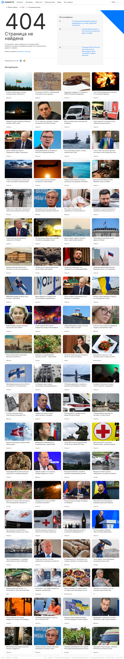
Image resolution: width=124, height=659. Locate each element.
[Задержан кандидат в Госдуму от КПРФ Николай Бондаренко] (76, 86)
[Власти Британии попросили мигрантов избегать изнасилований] (18, 348)
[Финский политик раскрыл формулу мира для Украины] (105, 494)
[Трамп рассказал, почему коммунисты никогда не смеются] (47, 553)
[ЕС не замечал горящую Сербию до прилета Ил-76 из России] (47, 115)
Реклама (15, 657)
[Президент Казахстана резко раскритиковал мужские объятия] (47, 202)
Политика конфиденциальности (80, 657)
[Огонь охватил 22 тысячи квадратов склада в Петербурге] (18, 611)
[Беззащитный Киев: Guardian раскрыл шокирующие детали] (76, 465)
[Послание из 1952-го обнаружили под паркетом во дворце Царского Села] (47, 86)
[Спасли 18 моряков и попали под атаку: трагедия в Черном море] (18, 173)
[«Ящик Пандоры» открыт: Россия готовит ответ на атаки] (76, 319)
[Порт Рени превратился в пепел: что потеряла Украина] (105, 86)
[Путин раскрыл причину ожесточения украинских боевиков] (105, 524)
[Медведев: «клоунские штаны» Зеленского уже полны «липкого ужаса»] (105, 611)
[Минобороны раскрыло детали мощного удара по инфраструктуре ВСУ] (18, 640)
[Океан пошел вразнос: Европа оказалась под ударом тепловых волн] (76, 173)
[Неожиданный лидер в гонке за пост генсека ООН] (47, 611)
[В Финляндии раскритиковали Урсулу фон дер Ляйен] (18, 319)
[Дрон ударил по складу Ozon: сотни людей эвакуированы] (47, 290)
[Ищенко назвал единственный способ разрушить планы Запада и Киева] (76, 611)
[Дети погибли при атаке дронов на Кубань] (76, 115)
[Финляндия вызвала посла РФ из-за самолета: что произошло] (18, 378)
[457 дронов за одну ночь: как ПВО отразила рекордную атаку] (47, 232)
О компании (9, 657)
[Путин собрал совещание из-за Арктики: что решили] (76, 290)
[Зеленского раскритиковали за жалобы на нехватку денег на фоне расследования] (105, 202)
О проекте (50, 657)
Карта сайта (119, 657)
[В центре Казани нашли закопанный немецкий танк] (18, 407)
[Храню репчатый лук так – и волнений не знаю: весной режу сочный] (18, 582)
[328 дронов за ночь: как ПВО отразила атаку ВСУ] (47, 494)
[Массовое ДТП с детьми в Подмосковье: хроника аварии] (105, 436)
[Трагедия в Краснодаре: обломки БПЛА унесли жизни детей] (105, 640)
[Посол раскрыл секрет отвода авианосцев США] (76, 144)
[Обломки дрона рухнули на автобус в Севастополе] (105, 407)
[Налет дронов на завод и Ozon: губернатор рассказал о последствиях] (105, 115)
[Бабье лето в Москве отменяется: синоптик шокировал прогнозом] (18, 202)
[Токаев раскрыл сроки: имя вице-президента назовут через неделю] (47, 640)
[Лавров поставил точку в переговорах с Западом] (47, 407)
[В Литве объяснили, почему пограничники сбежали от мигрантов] (18, 86)
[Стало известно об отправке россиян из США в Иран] (47, 173)
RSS (45, 657)
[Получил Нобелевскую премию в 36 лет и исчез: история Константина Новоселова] (76, 348)
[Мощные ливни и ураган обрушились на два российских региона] (105, 465)
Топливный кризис (34, 7)
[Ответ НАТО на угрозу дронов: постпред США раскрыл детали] (105, 144)
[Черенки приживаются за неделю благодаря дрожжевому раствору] (76, 640)
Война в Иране (13, 7)
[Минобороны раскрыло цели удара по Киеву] (105, 232)
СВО (23, 7)
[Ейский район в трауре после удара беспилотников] (76, 407)
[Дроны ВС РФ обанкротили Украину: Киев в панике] (105, 173)
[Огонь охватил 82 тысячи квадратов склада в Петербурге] (47, 319)
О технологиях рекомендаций (62, 657)
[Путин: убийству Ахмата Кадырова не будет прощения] (18, 144)
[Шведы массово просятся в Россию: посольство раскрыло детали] (18, 261)
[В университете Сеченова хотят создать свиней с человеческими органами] (76, 553)
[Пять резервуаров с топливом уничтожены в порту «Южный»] (18, 553)
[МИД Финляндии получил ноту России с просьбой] (18, 290)
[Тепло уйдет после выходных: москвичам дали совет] (105, 553)
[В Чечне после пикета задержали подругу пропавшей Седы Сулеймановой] (105, 319)
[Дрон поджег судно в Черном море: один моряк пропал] (76, 232)
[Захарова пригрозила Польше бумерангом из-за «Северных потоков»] (105, 261)
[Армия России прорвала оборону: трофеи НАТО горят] (18, 115)
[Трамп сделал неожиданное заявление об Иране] (18, 232)
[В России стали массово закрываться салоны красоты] (76, 202)
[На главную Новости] (9, 2)
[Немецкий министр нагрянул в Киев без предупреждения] (47, 144)
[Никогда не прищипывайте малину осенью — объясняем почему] (47, 348)
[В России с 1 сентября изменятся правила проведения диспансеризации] (47, 582)
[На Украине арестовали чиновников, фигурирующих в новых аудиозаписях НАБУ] (47, 378)
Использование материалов (97, 657)
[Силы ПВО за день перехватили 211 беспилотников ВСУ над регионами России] (76, 436)
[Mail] (2, 2)
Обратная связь (110, 657)
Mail (3, 657)
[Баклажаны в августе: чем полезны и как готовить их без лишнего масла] (105, 348)
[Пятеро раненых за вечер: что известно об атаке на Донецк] (47, 524)
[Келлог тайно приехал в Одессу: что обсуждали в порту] (105, 290)
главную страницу (24, 51)
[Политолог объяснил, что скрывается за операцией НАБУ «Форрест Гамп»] (76, 261)
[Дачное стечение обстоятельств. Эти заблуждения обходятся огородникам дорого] (18, 494)
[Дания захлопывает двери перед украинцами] (18, 436)
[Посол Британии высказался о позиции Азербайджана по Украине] (76, 524)
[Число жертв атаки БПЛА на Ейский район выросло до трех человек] (18, 524)
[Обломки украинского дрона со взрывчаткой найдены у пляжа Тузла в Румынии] (76, 378)
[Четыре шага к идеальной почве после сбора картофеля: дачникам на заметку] (47, 261)
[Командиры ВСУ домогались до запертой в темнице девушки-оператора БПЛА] (18, 465)
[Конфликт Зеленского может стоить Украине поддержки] (105, 378)
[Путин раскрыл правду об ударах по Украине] (76, 494)
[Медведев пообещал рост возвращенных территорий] (47, 436)
